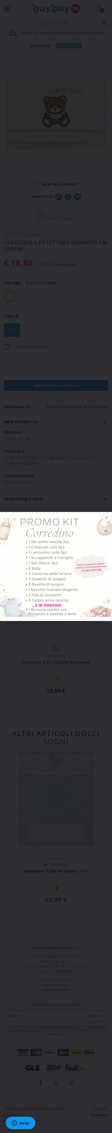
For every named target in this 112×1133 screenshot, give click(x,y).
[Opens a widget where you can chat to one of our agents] (20, 1123)
